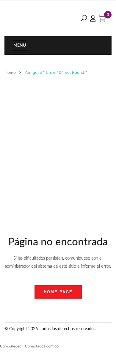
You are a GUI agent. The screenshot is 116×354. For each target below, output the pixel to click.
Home (10, 72)
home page (58, 292)
